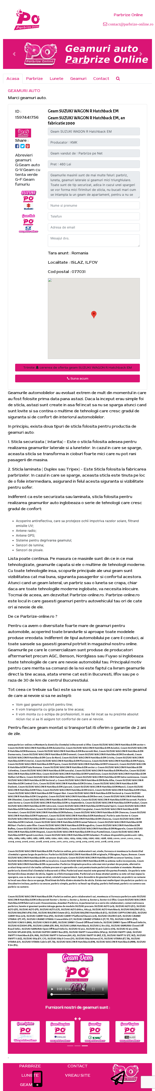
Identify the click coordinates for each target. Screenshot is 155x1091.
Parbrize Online (128, 14)
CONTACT (78, 1066)
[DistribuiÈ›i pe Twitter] (22, 146)
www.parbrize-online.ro (21, 744)
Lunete (56, 78)
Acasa (12, 78)
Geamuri (78, 78)
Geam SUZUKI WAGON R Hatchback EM (83, 111)
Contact (101, 78)
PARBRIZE (30, 1066)
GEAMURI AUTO (24, 90)
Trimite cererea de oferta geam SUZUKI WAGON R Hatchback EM (77, 368)
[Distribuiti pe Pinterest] (28, 146)
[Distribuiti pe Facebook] (17, 146)
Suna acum (79, 378)
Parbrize (34, 78)
